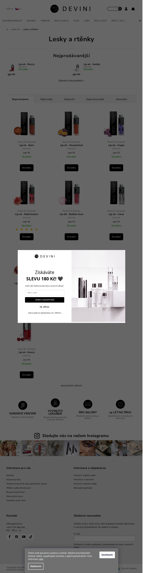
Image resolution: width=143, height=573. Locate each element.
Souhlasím (107, 554)
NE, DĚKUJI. (44, 307)
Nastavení (35, 566)
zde (41, 559)
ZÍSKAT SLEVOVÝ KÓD (44, 300)
